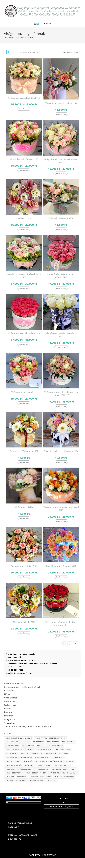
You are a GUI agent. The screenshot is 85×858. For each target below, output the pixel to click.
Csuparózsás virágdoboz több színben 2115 (61, 276)
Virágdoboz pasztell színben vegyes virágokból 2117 (61, 393)
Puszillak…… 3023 (24, 218)
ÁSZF (61, 802)
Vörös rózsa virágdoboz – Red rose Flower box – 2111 (61, 623)
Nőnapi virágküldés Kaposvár (57, 754)
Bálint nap (26, 742)
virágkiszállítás (42, 769)
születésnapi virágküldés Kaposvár (48, 761)
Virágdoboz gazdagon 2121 (24, 392)
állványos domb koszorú (64, 777)
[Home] (5, 37)
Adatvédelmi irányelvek (61, 806)
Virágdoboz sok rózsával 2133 (24, 159)
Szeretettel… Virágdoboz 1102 (24, 451)
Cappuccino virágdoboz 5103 (24, 566)
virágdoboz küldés (25, 769)
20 (69, 52)
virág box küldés (44, 765)
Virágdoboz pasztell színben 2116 (24, 98)
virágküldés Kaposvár (14, 773)
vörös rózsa (22, 777)
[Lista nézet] (13, 52)
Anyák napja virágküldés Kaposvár (19, 738)
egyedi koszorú (53, 742)
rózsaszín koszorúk (42, 757)
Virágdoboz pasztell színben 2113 (24, 333)
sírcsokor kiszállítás (14, 765)
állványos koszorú (36, 781)
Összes (76, 52)
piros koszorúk (11, 757)
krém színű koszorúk (63, 750)
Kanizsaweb (49, 855)
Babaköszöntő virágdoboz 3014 (61, 566)
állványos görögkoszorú (15, 781)
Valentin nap (30, 765)
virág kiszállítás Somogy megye (63, 769)
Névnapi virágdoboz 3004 (61, 218)
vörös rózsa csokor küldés (40, 777)
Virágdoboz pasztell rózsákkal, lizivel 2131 (24, 276)
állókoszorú (51, 781)
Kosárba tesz (24, 109)
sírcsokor (69, 761)
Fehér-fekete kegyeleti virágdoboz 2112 (61, 335)
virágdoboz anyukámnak (24, 37)
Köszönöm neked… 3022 (23, 622)
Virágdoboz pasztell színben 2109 (61, 103)
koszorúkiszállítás (44, 750)
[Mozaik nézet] (8, 52)
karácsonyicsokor (56, 746)
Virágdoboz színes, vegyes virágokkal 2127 (61, 508)
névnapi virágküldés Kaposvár (30, 754)
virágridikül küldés (70, 773)
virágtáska (10, 777)
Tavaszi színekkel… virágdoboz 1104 (61, 451)
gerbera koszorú (12, 746)
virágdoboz (10, 769)
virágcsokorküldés (61, 765)
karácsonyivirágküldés (14, 750)
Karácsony (41, 746)
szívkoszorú (27, 761)
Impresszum (62, 798)
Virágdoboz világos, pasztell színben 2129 (61, 161)
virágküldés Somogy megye (36, 773)
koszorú (30, 750)
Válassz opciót (61, 347)
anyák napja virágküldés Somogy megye (50, 738)
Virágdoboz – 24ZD (24, 507)
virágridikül (54, 773)
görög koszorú (28, 746)
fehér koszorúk (68, 742)
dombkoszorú (38, 742)
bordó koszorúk (12, 742)
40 (72, 52)
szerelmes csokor (12, 761)
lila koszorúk (11, 754)
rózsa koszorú (26, 757)
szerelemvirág (59, 757)
